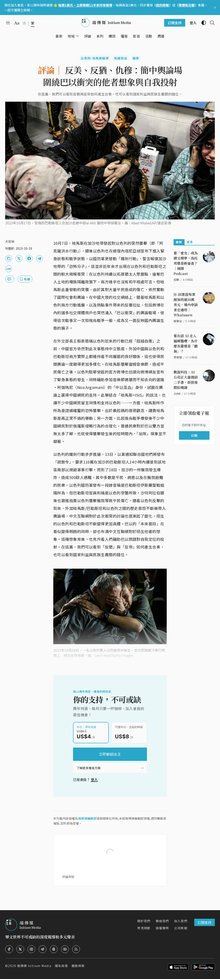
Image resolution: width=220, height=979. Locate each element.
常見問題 (144, 928)
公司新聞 (180, 928)
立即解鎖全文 (110, 754)
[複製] (8, 258)
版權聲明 (162, 928)
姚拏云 (178, 321)
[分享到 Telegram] (39, 258)
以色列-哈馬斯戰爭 (95, 58)
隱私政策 (61, 966)
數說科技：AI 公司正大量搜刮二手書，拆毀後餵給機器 (186, 380)
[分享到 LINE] (8, 268)
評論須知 (68, 877)
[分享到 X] (18, 258)
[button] (71, 36)
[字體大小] (16, 23)
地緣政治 (120, 58)
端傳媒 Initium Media (34, 966)
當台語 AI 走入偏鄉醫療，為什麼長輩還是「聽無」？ (186, 343)
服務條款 (78, 966)
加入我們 (180, 921)
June (177, 393)
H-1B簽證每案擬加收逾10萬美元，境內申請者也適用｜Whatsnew (186, 304)
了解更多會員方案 (88, 768)
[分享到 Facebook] (29, 258)
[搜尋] (210, 22)
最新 (179, 242)
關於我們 (144, 921)
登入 (94, 779)
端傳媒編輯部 (87, 818)
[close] (214, 7)
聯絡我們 (162, 921)
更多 (190, 242)
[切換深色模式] (202, 22)
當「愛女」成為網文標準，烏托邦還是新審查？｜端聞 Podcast (186, 263)
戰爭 (136, 58)
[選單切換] (77, 36)
